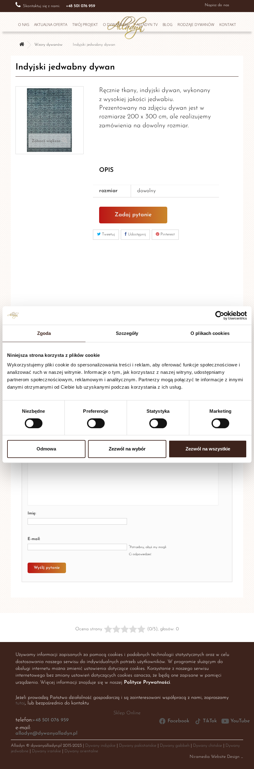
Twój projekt (85, 24)
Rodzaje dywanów (195, 24)
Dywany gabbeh (175, 745)
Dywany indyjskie (100, 745)
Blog (168, 24)
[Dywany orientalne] (22, 45)
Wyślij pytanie (47, 568)
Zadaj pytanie (133, 215)
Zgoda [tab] (44, 333)
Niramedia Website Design (214, 756)
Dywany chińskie (207, 745)
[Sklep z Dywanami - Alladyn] (127, 26)
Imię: (32, 513)
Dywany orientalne (81, 751)
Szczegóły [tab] (127, 333)
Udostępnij (136, 234)
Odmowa (46, 448)
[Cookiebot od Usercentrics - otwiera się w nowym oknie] (220, 315)
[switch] (89, 420)
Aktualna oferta (50, 24)
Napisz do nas (217, 5)
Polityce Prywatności (147, 682)
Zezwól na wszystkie (208, 448)
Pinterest (167, 234)
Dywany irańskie (46, 751)
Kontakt (227, 24)
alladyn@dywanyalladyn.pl (46, 733)
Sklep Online (127, 713)
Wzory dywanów (48, 45)
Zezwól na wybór (127, 448)
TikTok (210, 721)
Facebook (178, 721)
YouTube (240, 721)
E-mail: (34, 539)
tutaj (20, 703)
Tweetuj (108, 234)
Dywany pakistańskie (137, 745)
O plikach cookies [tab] (210, 333)
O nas (23, 24)
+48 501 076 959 (51, 720)
